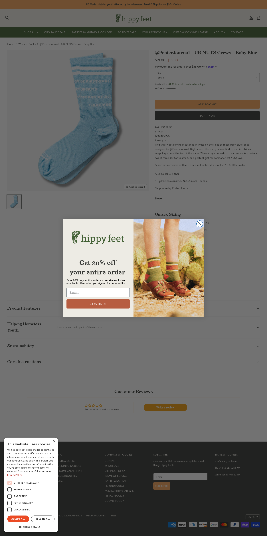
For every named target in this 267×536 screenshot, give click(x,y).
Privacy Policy (14, 475)
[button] (30, 527)
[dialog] (31, 485)
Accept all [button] (18, 518)
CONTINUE (98, 304)
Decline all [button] (42, 518)
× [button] (54, 441)
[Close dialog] (200, 224)
